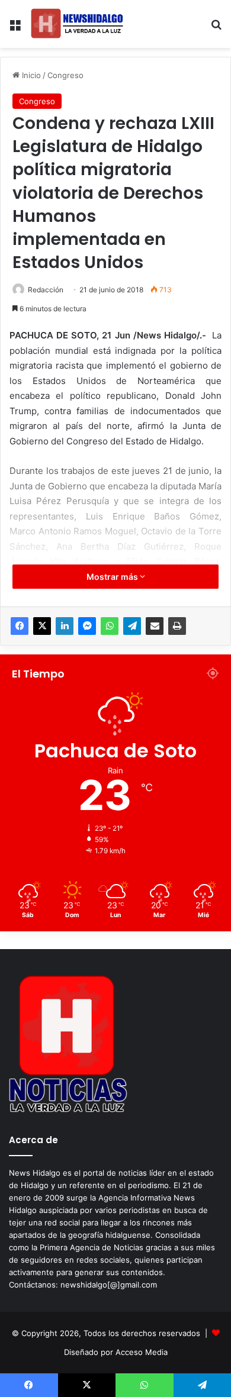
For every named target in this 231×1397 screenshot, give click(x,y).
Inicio (30, 75)
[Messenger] (87, 626)
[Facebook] (19, 626)
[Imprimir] (177, 626)
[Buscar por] (216, 28)
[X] (42, 626)
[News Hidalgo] (77, 24)
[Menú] (15, 28)
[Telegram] (132, 626)
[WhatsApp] (109, 626)
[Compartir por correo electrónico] (154, 626)
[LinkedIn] (64, 626)
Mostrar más (113, 577)
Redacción (45, 289)
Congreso (65, 75)
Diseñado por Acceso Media (116, 1352)
